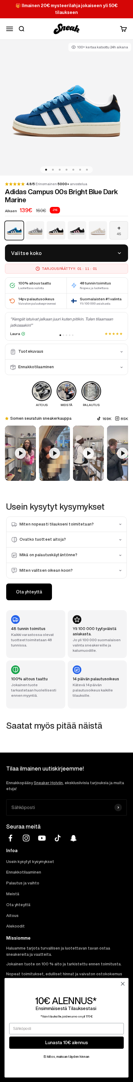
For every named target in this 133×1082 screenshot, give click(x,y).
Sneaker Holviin (48, 783)
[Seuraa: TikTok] (58, 838)
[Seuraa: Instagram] (26, 838)
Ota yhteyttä (29, 592)
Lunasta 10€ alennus (66, 1042)
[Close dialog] (123, 984)
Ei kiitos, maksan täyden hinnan (66, 1056)
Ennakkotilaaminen (23, 872)
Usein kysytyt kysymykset (30, 862)
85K (124, 419)
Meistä (12, 894)
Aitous (12, 916)
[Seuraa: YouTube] (42, 838)
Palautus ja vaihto (22, 883)
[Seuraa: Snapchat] (73, 838)
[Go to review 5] (73, 335)
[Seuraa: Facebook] (10, 838)
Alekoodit (15, 926)
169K (106, 419)
